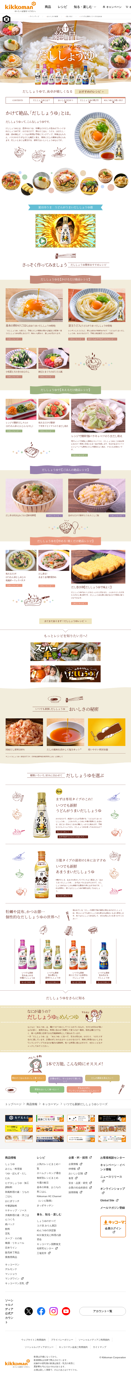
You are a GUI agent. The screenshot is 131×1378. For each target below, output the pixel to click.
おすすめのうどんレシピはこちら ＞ (73, 837)
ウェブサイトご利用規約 (33, 1339)
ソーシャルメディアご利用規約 (94, 1339)
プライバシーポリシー (62, 1339)
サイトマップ (99, 1347)
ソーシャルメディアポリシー (39, 1347)
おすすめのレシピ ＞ (91, 91)
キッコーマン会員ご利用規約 (73, 1347)
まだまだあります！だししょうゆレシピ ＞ (65, 621)
